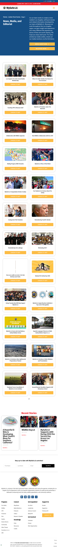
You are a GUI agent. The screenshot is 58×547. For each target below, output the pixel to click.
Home (5, 17)
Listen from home (14, 17)
